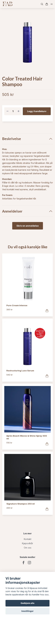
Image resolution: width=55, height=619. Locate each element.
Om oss (27, 547)
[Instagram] (29, 562)
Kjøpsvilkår (27, 543)
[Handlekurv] (46, 4)
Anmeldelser (12, 211)
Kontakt (27, 539)
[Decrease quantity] (7, 111)
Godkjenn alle (27, 603)
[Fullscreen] (27, 42)
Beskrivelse (11, 139)
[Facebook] (23, 562)
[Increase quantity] (18, 111)
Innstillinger (27, 611)
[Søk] (42, 4)
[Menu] (51, 4)
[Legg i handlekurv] (47, 310)
